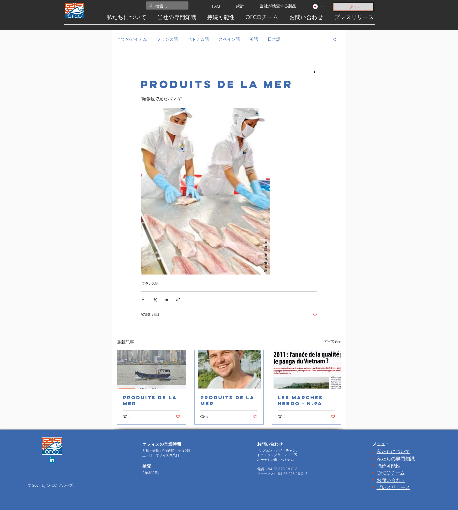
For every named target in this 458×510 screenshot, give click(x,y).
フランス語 (167, 39)
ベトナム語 (198, 39)
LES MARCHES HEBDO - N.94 (300, 400)
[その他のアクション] (314, 71)
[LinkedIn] (52, 460)
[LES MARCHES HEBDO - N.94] (306, 369)
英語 (254, 39)
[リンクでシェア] (178, 299)
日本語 (274, 39)
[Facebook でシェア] (143, 299)
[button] (335, 39)
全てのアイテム (132, 39)
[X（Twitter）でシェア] (154, 299)
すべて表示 (332, 341)
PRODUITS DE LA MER (150, 400)
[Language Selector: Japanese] (318, 6)
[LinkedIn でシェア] (166, 299)
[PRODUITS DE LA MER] (151, 369)
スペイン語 (229, 39)
